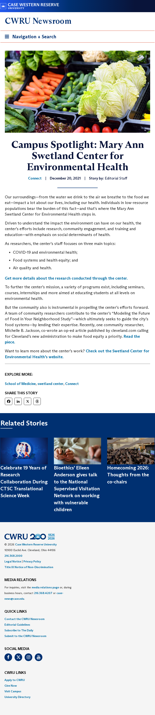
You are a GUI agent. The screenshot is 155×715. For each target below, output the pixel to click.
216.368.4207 (43, 593)
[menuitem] (77, 619)
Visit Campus (12, 691)
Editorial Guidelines (17, 624)
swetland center (50, 384)
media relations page (45, 587)
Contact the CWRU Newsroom (24, 619)
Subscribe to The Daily (18, 630)
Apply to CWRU (14, 680)
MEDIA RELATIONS (20, 580)
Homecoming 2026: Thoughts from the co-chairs (128, 475)
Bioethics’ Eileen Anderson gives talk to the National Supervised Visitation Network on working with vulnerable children (77, 488)
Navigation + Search (29, 37)
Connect (72, 384)
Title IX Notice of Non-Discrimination (28, 567)
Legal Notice (12, 561)
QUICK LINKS (15, 612)
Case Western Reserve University (36, 544)
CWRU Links (15, 673)
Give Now (10, 685)
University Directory (17, 697)
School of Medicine (20, 384)
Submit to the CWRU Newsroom (25, 636)
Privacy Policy (32, 561)
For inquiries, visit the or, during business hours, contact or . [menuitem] (37, 593)
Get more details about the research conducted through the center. (66, 278)
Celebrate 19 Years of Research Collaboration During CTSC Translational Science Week (24, 481)
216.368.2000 (13, 556)
